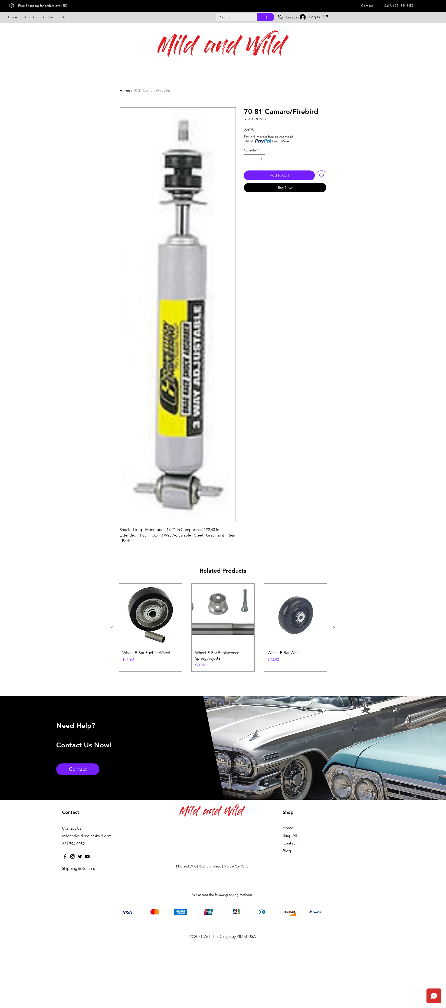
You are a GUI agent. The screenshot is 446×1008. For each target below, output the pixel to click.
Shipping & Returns (78, 868)
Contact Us (71, 828)
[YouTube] (87, 856)
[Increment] (262, 159)
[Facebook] (65, 856)
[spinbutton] (254, 159)
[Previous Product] (112, 627)
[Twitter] (80, 856)
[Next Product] (334, 627)
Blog (287, 850)
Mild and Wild (221, 48)
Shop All (290, 835)
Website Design (217, 936)
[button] (326, 16)
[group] (223, 627)
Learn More (280, 141)
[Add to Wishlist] (321, 175)
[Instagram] (72, 856)
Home (125, 90)
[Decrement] (247, 159)
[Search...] (265, 17)
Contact (290, 843)
